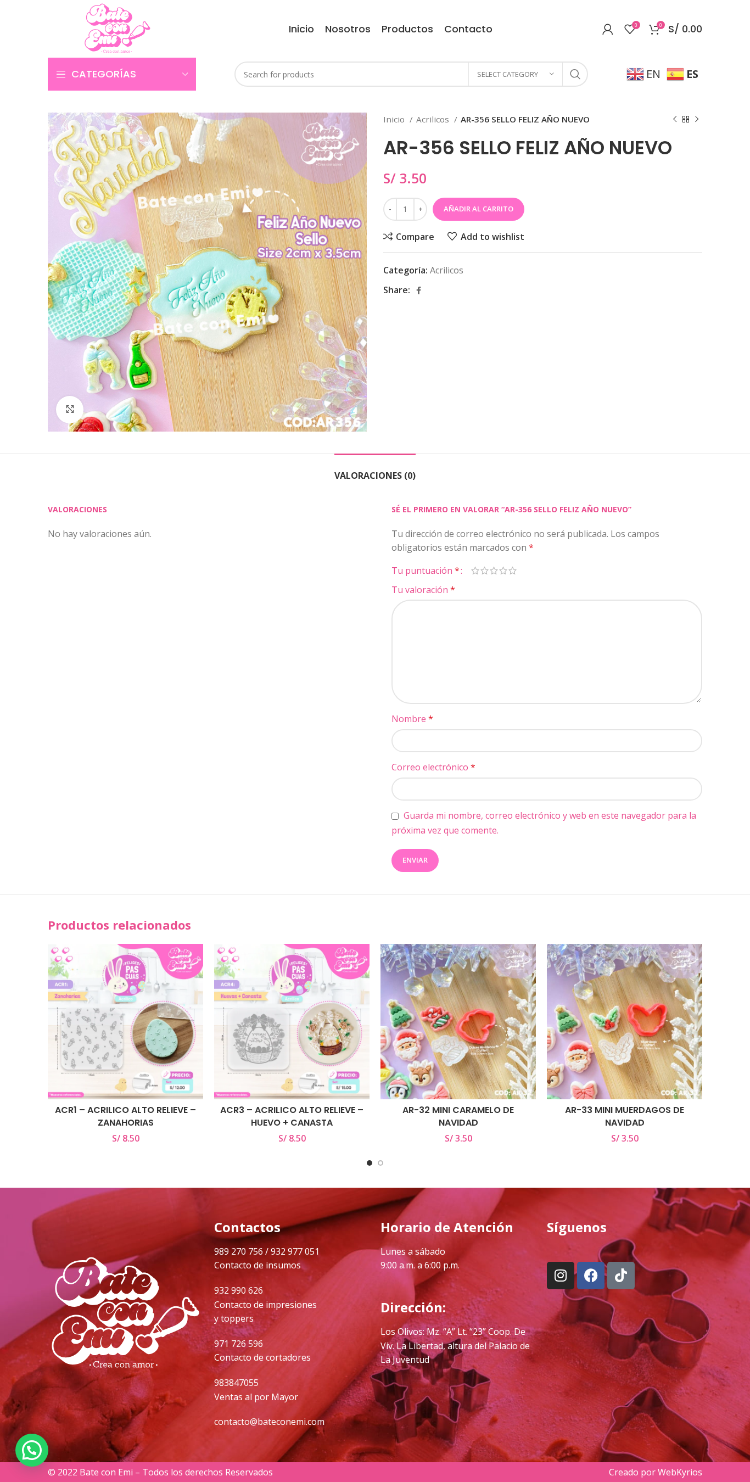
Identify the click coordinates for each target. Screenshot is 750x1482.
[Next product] (696, 119)
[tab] (375, 470)
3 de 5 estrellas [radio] (494, 570)
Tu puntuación (425, 570)
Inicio (395, 119)
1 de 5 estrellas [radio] (475, 570)
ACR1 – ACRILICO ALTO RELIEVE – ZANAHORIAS (125, 1116)
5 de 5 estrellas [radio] (512, 570)
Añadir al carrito (478, 209)
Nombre (412, 719)
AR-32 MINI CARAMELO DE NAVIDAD (458, 1116)
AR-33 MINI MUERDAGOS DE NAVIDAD (624, 1116)
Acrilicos (433, 119)
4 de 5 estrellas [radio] (503, 570)
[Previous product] (674, 119)
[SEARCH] (575, 74)
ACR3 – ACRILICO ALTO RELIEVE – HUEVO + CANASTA (291, 1116)
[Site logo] (117, 28)
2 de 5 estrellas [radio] (484, 570)
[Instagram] (560, 1275)
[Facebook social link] (418, 290)
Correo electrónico (433, 767)
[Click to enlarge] (69, 409)
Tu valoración (423, 590)
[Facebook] (591, 1275)
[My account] (608, 29)
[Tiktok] (621, 1275)
